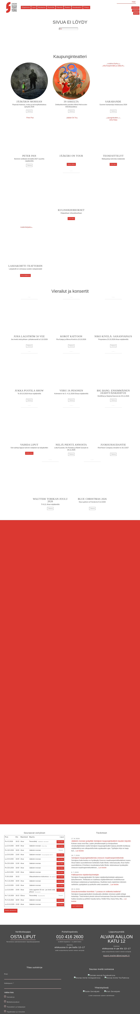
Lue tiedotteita (77, 906)
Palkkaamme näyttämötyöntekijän (98, 879)
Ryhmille (51, 7)
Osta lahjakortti (25, 275)
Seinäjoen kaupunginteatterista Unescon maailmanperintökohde (100, 862)
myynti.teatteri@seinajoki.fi (116, 955)
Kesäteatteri (77, 7)
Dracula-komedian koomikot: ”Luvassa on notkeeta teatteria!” (100, 896)
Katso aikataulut (11, 910)
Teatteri (67, 7)
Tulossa (29, 111)
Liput (34, 7)
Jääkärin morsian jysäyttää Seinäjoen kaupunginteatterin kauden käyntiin (101, 846)
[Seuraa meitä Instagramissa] (87, 978)
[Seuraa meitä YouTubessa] (117, 978)
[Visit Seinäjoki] (112, 991)
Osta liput (113, 164)
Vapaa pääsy (71, 164)
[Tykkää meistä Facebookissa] (101, 975)
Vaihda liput (29, 453)
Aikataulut (42, 7)
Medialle (136, 13)
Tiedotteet (136, 10)
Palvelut (59, 7)
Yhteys (86, 7)
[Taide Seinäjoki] (91, 991)
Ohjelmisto (26, 7)
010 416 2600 (69, 936)
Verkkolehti (135, 7)
